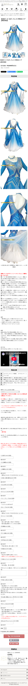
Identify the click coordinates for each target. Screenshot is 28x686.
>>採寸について (11, 349)
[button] (18, 5)
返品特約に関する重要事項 (8, 631)
